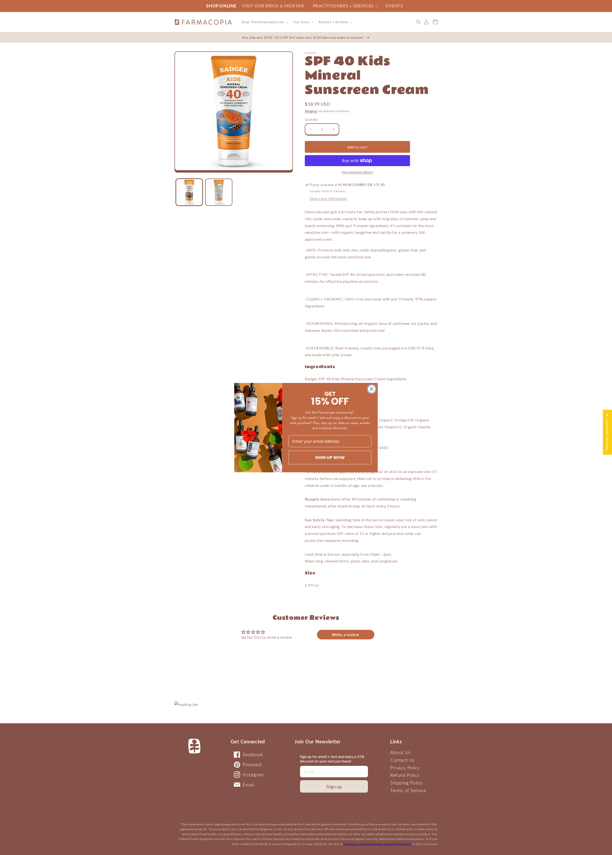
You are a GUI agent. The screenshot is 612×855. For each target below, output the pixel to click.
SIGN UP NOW (330, 457)
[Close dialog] (371, 389)
